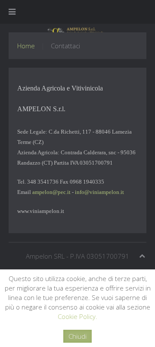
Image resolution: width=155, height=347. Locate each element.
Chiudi (77, 336)
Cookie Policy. (77, 316)
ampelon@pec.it (51, 192)
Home (26, 45)
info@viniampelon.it (99, 192)
